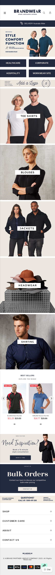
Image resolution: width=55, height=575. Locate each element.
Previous (3, 398)
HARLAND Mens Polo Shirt (33, 415)
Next (51, 398)
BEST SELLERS (27, 376)
